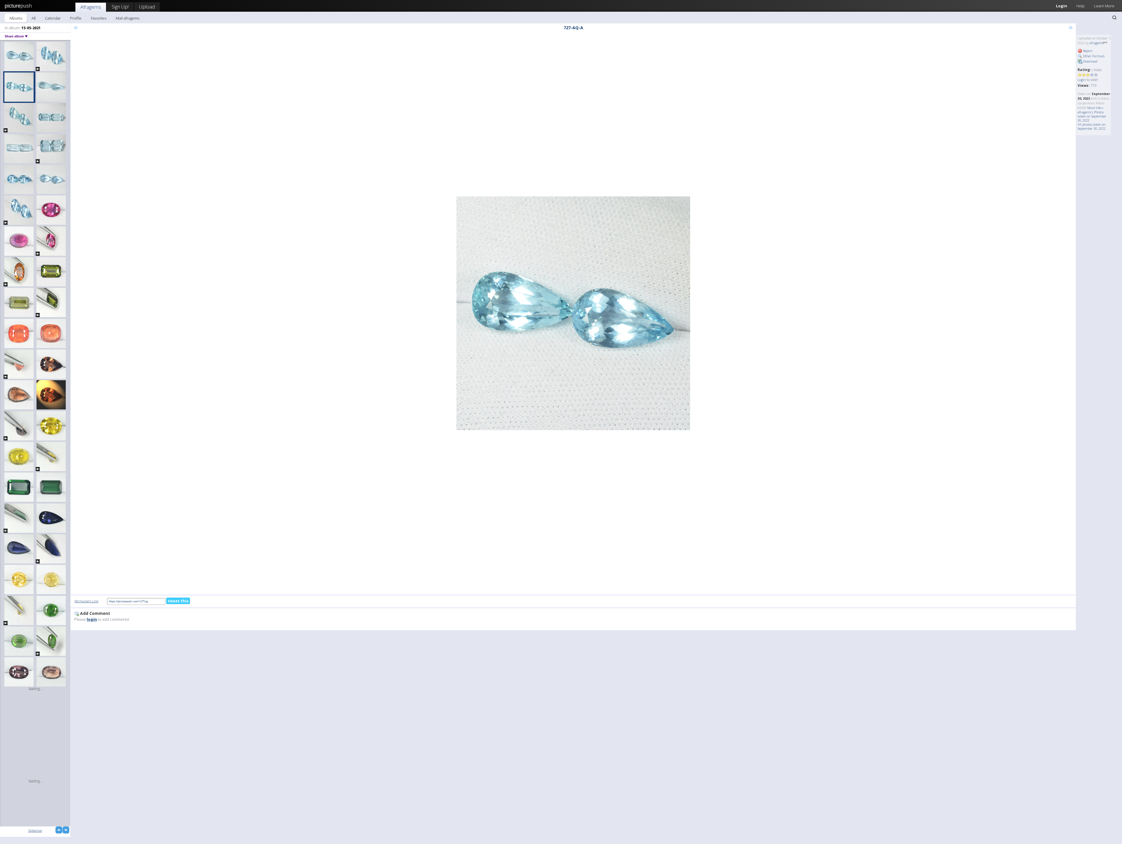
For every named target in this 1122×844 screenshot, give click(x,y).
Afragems (90, 7)
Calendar (53, 18)
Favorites (98, 18)
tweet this (178, 600)
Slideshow (35, 830)
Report (1087, 51)
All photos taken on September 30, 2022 (1092, 126)
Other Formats (1093, 56)
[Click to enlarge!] (573, 313)
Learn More (1104, 5)
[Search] (1114, 17)
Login (1061, 5)
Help (1080, 5)
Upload (147, 6)
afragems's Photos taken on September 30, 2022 (1092, 116)
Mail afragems (127, 18)
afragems (1096, 43)
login (92, 619)
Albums (15, 18)
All (34, 18)
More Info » (1095, 108)
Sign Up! (120, 6)
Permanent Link (86, 601)
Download (1089, 61)
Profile (76, 18)
